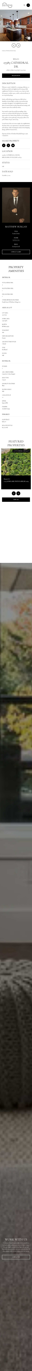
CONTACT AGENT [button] (16, 252)
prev (14, 45)
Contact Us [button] (16, 1257)
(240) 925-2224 (16, 240)
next (18, 45)
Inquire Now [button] (16, 75)
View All (16, 499)
